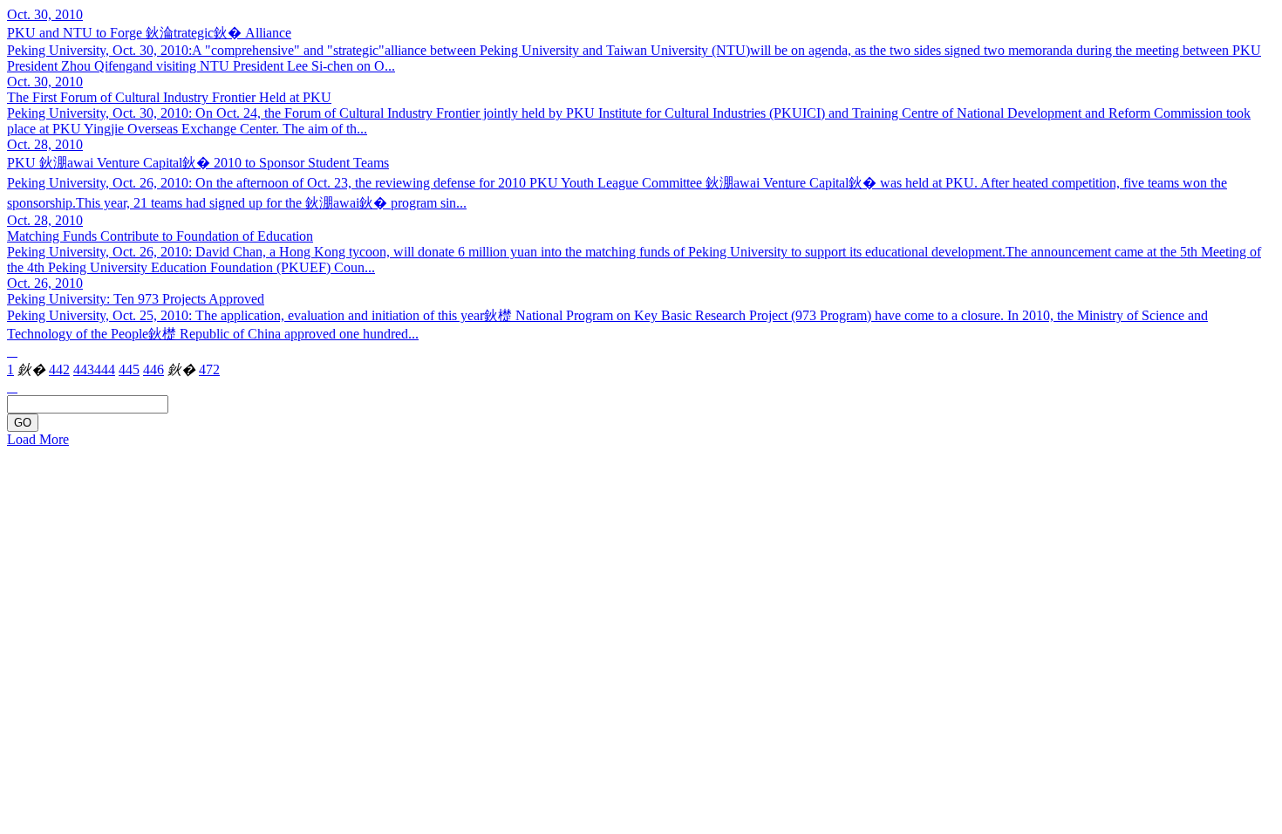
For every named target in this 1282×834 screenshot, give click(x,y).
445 (129, 369)
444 (104, 369)
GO (22, 422)
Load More (38, 439)
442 (59, 369)
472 (209, 369)
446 (153, 369)
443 (83, 369)
